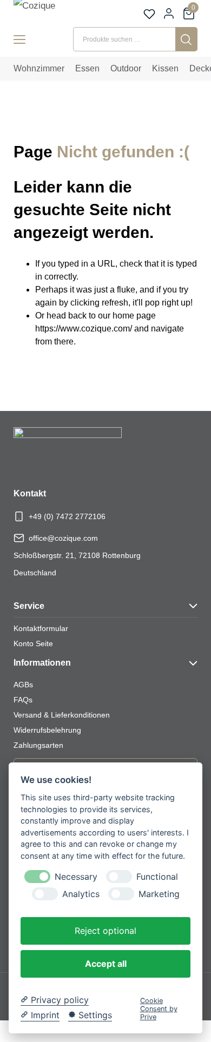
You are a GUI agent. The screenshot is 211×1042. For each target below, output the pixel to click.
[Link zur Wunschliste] (149, 14)
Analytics (81, 894)
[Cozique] (47, 12)
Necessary (76, 877)
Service (29, 605)
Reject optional (105, 930)
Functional (157, 877)
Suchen (186, 39)
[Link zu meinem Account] (168, 13)
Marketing (159, 894)
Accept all (106, 963)
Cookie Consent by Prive (158, 1009)
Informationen (42, 662)
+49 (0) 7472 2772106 (67, 516)
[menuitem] (39, 68)
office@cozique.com (63, 538)
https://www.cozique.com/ (83, 328)
